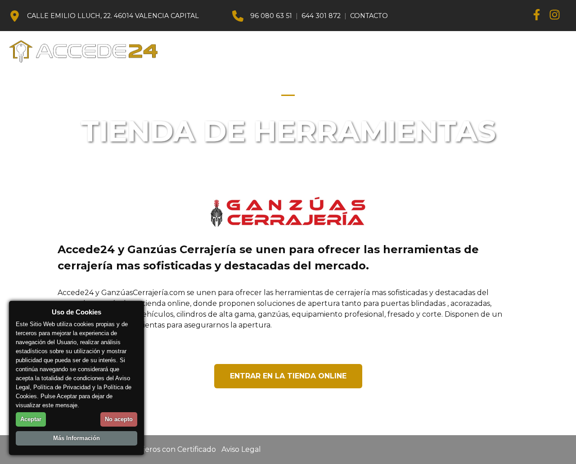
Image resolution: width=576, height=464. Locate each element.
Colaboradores (480, 51)
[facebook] (540, 16)
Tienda (270, 51)
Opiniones (543, 51)
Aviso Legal (241, 449)
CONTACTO (369, 16)
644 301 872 (321, 16)
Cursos (234, 51)
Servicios (366, 51)
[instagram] (558, 16)
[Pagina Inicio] (88, 51)
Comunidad (316, 51)
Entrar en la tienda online (288, 376)
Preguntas (416, 51)
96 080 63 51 (271, 16)
